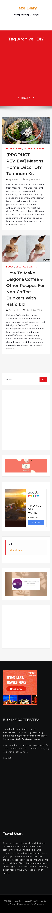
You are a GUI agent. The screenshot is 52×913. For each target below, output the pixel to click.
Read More (17, 224)
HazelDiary (26, 8)
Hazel (15, 179)
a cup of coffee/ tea (25, 735)
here (25, 752)
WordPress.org (37, 904)
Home (24, 98)
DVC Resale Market (33, 869)
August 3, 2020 (33, 179)
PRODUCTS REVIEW (34, 148)
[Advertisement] (26, 69)
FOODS (10, 267)
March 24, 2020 (34, 310)
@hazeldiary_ (16, 550)
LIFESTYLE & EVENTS (26, 267)
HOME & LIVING (14, 148)
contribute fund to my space (25, 739)
